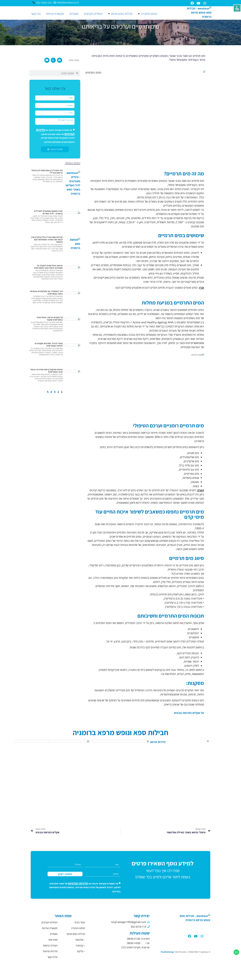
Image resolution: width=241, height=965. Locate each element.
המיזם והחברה (149, 14)
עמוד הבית (80, 922)
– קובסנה (80, 945)
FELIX (120, 783)
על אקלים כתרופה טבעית (189, 713)
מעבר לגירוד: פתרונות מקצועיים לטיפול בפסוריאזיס (49, 344)
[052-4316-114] (34, 2)
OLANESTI (180, 783)
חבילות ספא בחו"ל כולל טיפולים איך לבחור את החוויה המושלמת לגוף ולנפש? (47, 239)
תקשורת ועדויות (55, 14)
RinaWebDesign (167, 952)
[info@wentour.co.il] (54, 2)
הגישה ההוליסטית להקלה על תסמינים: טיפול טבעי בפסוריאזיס (48, 266)
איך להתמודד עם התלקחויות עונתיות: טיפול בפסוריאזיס (46, 292)
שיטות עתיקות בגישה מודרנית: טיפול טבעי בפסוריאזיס (46, 370)
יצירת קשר (52, 957)
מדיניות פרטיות (50, 951)
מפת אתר (52, 939)
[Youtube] (196, 936)
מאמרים (74, 14)
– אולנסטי (80, 939)
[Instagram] (202, 936)
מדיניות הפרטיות (78, 883)
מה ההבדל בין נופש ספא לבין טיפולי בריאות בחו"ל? (47, 171)
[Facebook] (192, 3)
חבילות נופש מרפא (121, 14)
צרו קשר (36, 14)
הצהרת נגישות (50, 945)
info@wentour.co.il (68, 2)
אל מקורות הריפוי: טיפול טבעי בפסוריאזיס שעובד (50, 318)
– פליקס (81, 951)
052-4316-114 (44, 2)
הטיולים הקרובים (93, 14)
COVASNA (60, 766)
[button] (59, 60)
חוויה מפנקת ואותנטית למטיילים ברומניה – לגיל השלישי (48, 212)
